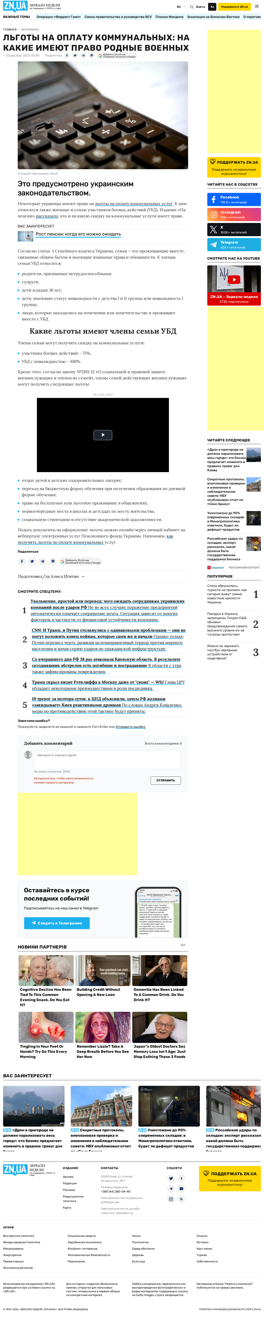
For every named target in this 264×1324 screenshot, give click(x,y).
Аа (212, 6)
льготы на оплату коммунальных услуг (134, 203)
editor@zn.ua (124, 1213)
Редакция (70, 1183)
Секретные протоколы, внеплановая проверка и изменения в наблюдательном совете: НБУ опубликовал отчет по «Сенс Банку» (226, 491)
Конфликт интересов (82, 1248)
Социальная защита (82, 1236)
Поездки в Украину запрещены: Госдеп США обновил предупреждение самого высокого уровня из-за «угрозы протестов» (227, 624)
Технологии (140, 1242)
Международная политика (21, 1242)
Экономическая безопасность (89, 1255)
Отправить (166, 780)
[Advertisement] (77, 834)
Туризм (202, 1255)
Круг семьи (204, 1248)
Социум (202, 1236)
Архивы (68, 1177)
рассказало (47, 215)
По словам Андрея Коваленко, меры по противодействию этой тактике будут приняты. (107, 705)
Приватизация (13, 1261)
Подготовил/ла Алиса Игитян (48, 576)
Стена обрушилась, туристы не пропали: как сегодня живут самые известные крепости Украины (227, 594)
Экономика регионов (18, 1268)
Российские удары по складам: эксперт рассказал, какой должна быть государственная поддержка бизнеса (225, 549)
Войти (200, 7)
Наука (136, 1236)
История (203, 1242)
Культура (138, 1261)
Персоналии (76, 1261)
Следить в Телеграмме (60, 923)
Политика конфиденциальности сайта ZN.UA (230, 1309)
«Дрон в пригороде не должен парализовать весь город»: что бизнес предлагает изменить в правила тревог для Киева (226, 460)
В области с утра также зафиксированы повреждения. (106, 665)
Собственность (207, 1261)
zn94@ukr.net (110, 1202)
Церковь (138, 1255)
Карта (67, 1207)
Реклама (69, 1190)
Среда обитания (143, 1248)
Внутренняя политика (18, 1236)
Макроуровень (13, 1248)
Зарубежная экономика (84, 1242)
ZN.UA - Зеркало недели (234, 296)
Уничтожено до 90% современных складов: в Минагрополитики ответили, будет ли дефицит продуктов (225, 521)
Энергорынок (12, 1255)
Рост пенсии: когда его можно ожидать (78, 234)
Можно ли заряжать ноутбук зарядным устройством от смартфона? (223, 652)
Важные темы (16, 17)
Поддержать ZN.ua (234, 6)
